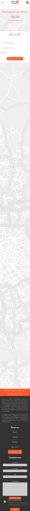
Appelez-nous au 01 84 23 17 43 (15, 390)
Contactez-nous (15, 498)
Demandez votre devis (15, 394)
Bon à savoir (15, 447)
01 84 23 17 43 (16, 386)
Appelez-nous (27, 2)
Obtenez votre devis (15, 111)
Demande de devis (15, 452)
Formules (15, 437)
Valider (15, 361)
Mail (15, 474)
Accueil (15, 432)
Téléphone (15, 468)
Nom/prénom (15, 462)
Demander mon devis (15, 59)
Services (14, 442)
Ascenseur (3, 256)
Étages (2, 249)
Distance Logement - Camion (7, 262)
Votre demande (15, 481)
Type (2, 243)
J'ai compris (15, 509)
